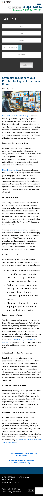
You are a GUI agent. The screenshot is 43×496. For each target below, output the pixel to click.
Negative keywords (10, 170)
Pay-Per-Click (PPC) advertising (15, 116)
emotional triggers (16, 230)
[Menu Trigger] (39, 3)
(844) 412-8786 (32, 7)
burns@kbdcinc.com (14, 492)
